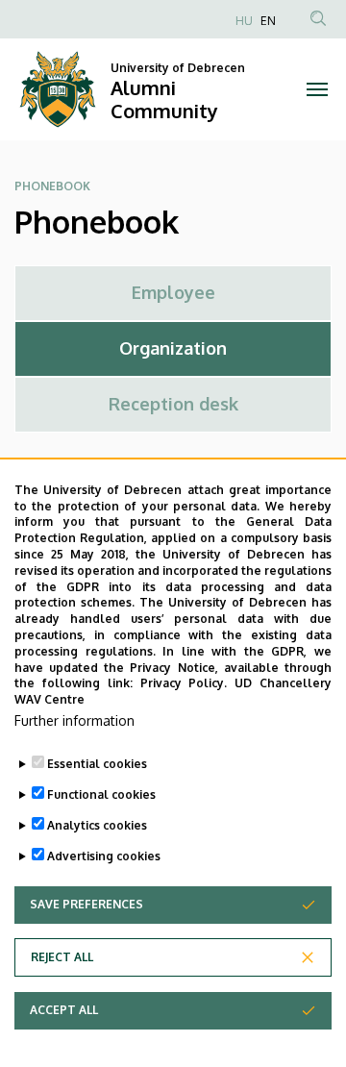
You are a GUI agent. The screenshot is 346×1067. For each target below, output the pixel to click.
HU (244, 20)
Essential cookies (97, 764)
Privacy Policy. (184, 683)
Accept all (64, 1010)
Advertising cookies (104, 856)
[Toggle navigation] (317, 89)
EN (268, 20)
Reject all (62, 957)
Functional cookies (101, 794)
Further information (74, 720)
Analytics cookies (97, 825)
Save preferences (86, 904)
